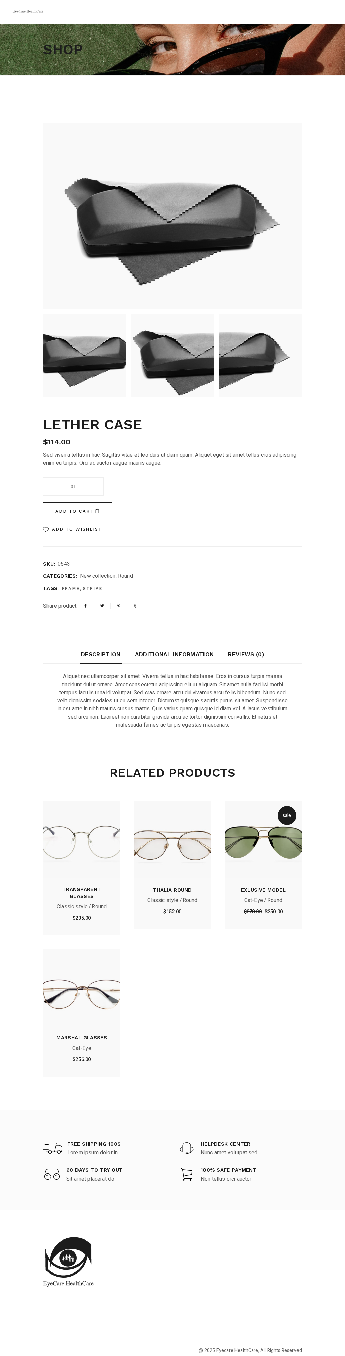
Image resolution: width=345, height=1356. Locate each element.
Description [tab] (101, 654)
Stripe (93, 588)
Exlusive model (263, 890)
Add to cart (74, 511)
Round (125, 576)
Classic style (72, 907)
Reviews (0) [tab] (246, 654)
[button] (72, 529)
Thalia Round (172, 890)
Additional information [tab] (174, 654)
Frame (71, 588)
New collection (97, 576)
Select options (81, 1061)
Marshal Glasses (81, 1038)
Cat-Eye (253, 900)
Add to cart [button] (81, 919)
